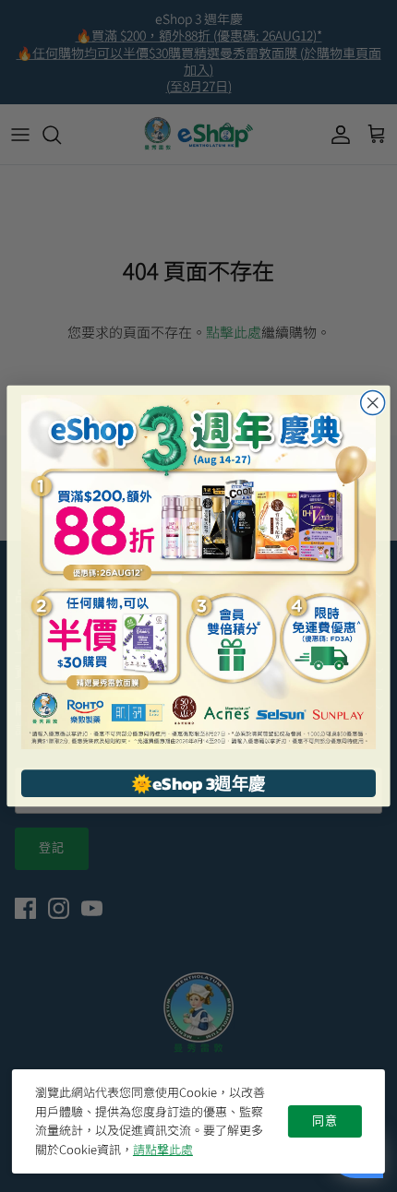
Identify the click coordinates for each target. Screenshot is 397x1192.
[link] (198, 572)
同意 (325, 1121)
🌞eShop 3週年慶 (198, 783)
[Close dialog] (373, 403)
